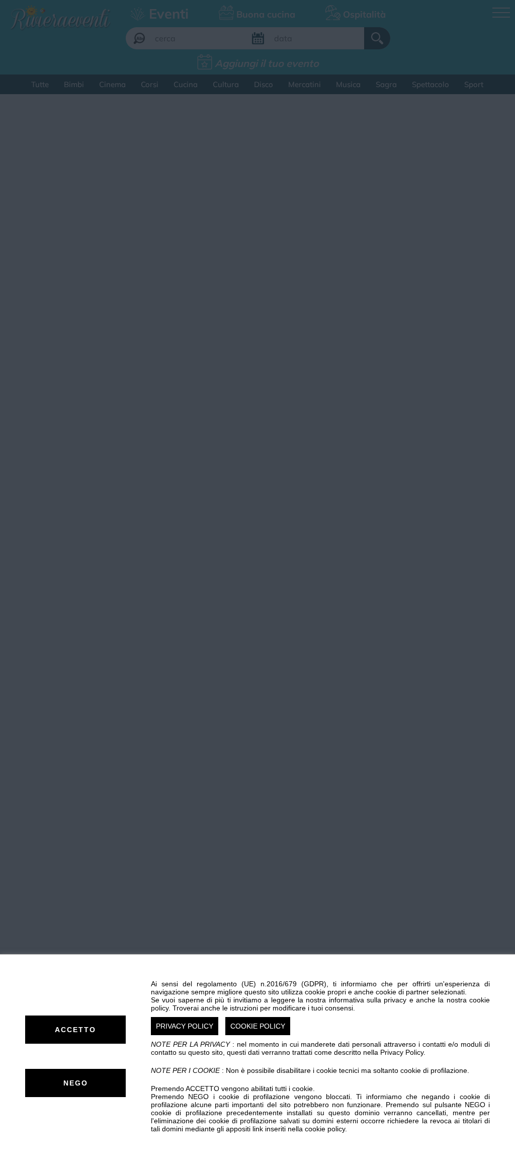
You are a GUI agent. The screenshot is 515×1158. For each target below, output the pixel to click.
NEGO (75, 1083)
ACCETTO (75, 1030)
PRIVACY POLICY (184, 1026)
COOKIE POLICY (257, 1026)
